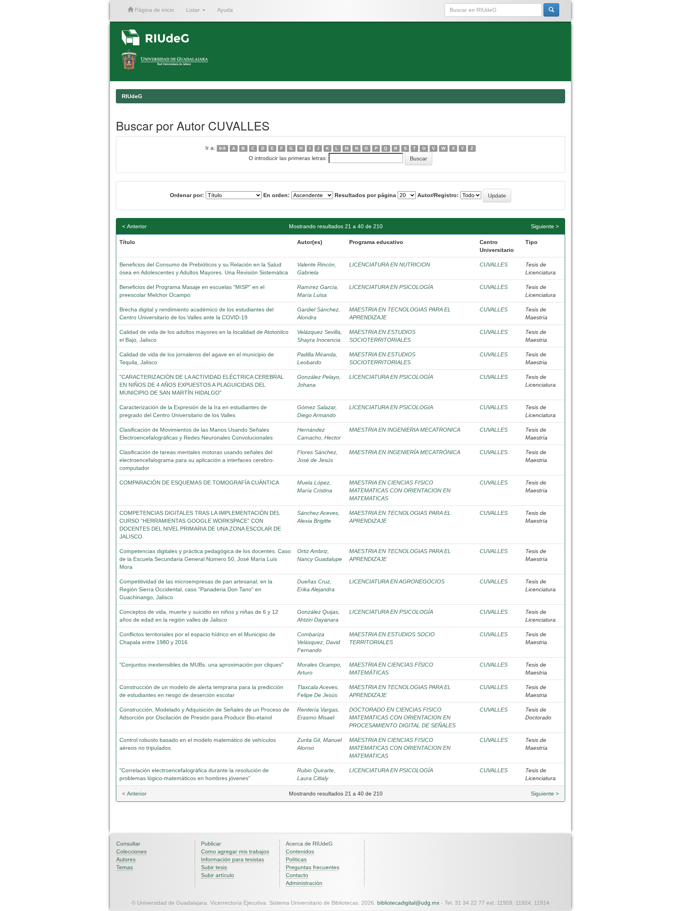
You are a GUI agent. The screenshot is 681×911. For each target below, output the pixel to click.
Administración (304, 883)
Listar (193, 10)
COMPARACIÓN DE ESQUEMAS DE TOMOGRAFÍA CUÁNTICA (199, 482)
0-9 (222, 148)
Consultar (128, 843)
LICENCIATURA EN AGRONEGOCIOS (397, 581)
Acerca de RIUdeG (309, 843)
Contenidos (300, 851)
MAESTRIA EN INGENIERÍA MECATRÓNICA (404, 452)
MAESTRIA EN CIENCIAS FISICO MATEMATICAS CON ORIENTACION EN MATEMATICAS (399, 490)
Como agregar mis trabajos (235, 851)
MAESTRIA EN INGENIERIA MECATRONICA (404, 430)
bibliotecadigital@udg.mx (408, 903)
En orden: (276, 195)
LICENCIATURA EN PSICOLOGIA (391, 407)
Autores (126, 859)
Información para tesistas (232, 859)
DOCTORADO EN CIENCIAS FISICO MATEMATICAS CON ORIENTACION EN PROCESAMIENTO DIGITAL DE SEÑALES (402, 717)
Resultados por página (365, 195)
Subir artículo (217, 875)
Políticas (296, 859)
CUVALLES (494, 264)
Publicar (211, 843)
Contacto (297, 875)
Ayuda (225, 10)
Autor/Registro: (438, 195)
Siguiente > (545, 226)
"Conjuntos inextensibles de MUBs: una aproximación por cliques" (201, 664)
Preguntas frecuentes (312, 867)
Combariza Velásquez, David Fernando (318, 642)
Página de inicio (153, 10)
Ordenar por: (187, 195)
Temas (124, 867)
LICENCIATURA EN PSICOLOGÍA (391, 287)
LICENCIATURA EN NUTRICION (389, 264)
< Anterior (134, 226)
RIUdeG (132, 96)
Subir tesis (214, 867)
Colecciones (131, 851)
